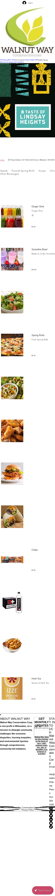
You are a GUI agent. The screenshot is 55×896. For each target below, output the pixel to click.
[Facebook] (52, 812)
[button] (19, 60)
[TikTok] (52, 827)
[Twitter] (52, 816)
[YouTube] (52, 823)
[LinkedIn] (52, 819)
